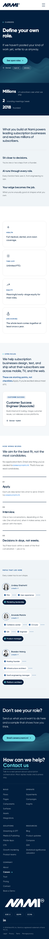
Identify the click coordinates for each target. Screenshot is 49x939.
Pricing (6, 881)
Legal (5, 934)
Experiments (31, 794)
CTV (5, 845)
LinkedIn (14, 588)
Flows (5, 794)
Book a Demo (9, 891)
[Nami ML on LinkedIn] (4, 920)
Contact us (16, 765)
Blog (28, 831)
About (5, 867)
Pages (6, 799)
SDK (28, 845)
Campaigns (31, 799)
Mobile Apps (8, 840)
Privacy (11, 934)
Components (9, 804)
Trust (5, 877)
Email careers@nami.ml (17, 738)
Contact (6, 886)
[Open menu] (43, 5)
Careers (6, 872)
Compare (30, 840)
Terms (18, 934)
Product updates (33, 836)
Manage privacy (28, 934)
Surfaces (7, 808)
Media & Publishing (11, 836)
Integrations (8, 818)
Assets (6, 813)
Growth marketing (11, 850)
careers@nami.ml (21, 465)
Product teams (9, 854)
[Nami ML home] (11, 5)
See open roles (14, 60)
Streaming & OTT (10, 831)
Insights (29, 804)
